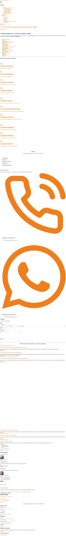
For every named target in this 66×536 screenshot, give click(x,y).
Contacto (3, 14)
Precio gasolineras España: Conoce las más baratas (8, 435)
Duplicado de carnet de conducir (8, 7)
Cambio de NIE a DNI (7, 10)
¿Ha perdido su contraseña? (7, 514)
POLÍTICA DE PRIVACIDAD (4, 499)
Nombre (11, 326)
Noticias (3, 15)
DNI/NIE (2, 507)
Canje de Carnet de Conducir (8, 9)
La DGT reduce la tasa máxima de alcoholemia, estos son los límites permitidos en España (13, 358)
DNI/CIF (1, 531)
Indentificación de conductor (6, 161)
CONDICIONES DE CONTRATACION (6, 496)
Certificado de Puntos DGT (8, 13)
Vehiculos (7, 17)
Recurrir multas (4, 163)
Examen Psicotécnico (7, 11)
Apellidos (22, 326)
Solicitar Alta (6, 22)
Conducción (5, 18)
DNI (1, 323)
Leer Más (1, 432)
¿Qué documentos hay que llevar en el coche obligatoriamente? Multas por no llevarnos (13, 347)
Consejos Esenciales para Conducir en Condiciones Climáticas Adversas (11, 352)
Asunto (1, 329)
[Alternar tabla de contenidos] (1, 486)
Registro (1, 514)
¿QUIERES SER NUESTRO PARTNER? (10, 21)
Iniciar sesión (2, 526)
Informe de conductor (7, 12)
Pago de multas (4, 159)
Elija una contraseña (3, 521)
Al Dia (5, 16)
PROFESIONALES (5, 20)
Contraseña (2, 509)
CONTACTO (2, 502)
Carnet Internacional (7, 8)
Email (1, 327)
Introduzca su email (3, 519)
